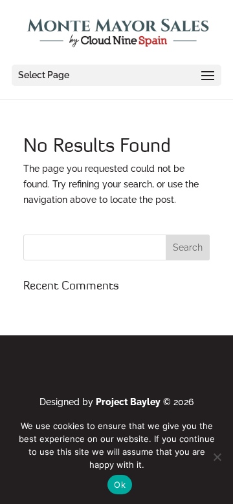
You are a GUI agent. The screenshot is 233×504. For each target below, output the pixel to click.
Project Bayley (128, 402)
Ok (120, 484)
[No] (216, 456)
